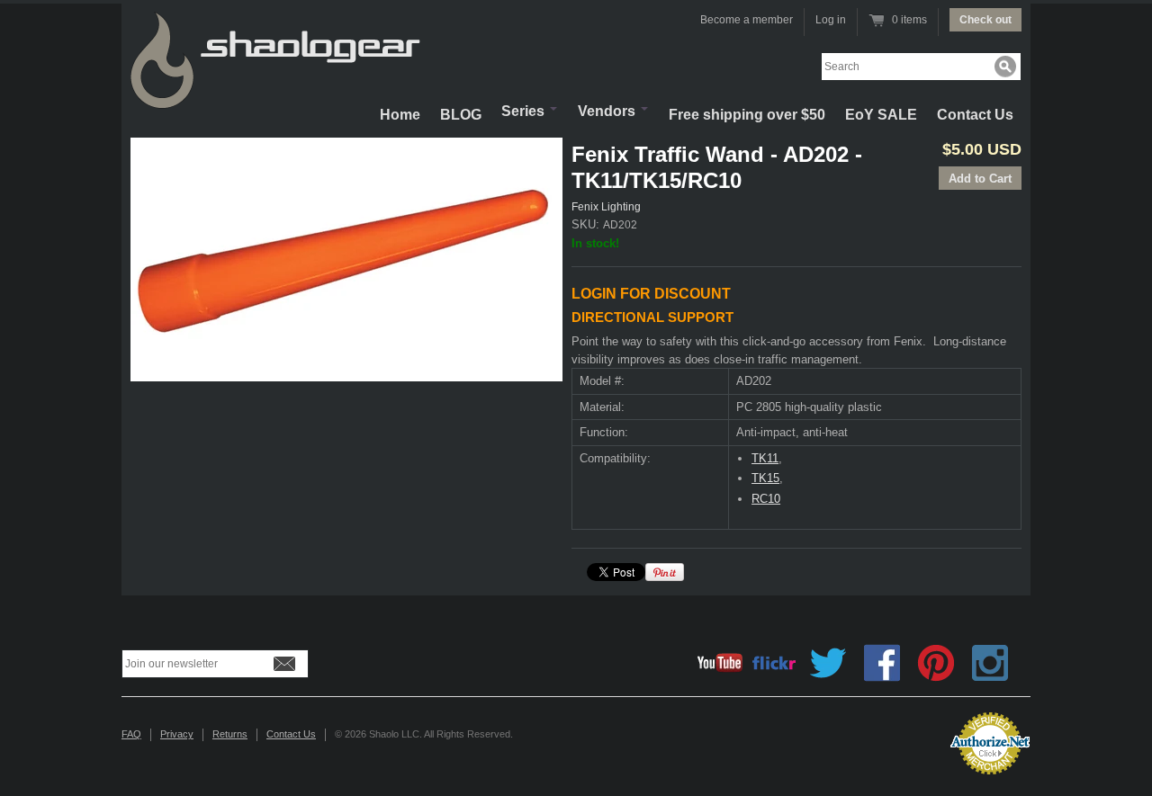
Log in (830, 19)
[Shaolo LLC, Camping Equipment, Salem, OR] (864, 736)
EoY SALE (881, 114)
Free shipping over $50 (747, 114)
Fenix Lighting (606, 207)
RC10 (766, 498)
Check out (985, 19)
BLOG (461, 114)
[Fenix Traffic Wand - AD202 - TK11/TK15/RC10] (346, 259)
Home (400, 114)
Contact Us (975, 114)
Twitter (828, 662)
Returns (230, 734)
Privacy (177, 734)
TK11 (765, 458)
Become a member (746, 19)
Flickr (774, 662)
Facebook (882, 662)
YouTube (720, 662)
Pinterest (936, 662)
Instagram (990, 662)
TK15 (765, 478)
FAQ (131, 734)
